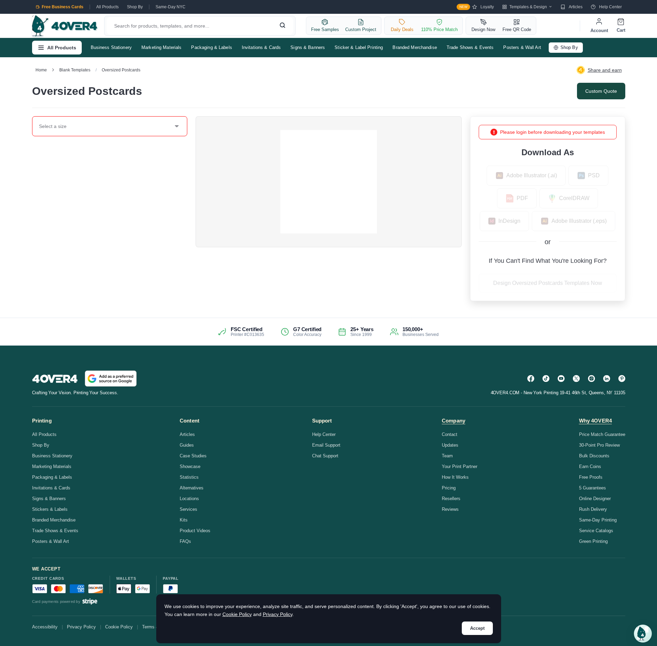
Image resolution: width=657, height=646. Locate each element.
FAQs (185, 541)
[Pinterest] (621, 378)
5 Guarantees (592, 487)
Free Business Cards (62, 6)
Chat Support (325, 455)
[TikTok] (545, 378)
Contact (449, 434)
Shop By (135, 6)
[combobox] (39, 126)
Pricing (449, 487)
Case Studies (193, 455)
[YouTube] (561, 378)
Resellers (451, 498)
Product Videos (195, 530)
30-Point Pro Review (599, 445)
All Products (107, 6)
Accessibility (45, 626)
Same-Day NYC (171, 6)
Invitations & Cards (261, 47)
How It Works (455, 477)
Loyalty (476, 6)
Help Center (610, 6)
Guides (187, 445)
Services (188, 509)
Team (447, 455)
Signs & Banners (307, 47)
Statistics (189, 477)
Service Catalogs (596, 530)
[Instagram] (591, 378)
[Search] (282, 26)
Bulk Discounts (594, 455)
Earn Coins (590, 466)
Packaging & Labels (211, 47)
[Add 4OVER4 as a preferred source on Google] (111, 378)
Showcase (190, 466)
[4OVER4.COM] (64, 25)
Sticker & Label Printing (359, 47)
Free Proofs (591, 477)
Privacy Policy (81, 626)
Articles (576, 6)
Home (41, 70)
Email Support (326, 445)
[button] (643, 634)
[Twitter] (576, 378)
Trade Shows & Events (470, 47)
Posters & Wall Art (522, 47)
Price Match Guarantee (602, 434)
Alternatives (191, 487)
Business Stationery (111, 47)
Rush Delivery (593, 509)
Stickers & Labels (50, 509)
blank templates (74, 70)
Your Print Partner (459, 466)
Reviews (450, 509)
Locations (189, 498)
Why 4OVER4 (595, 421)
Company (453, 421)
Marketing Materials (161, 47)
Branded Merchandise (414, 47)
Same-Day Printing (598, 520)
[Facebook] (530, 378)
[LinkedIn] (606, 378)
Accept (477, 628)
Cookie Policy (119, 626)
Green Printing (593, 541)
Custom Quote (601, 91)
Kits (184, 520)
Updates (450, 445)
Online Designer (595, 498)
